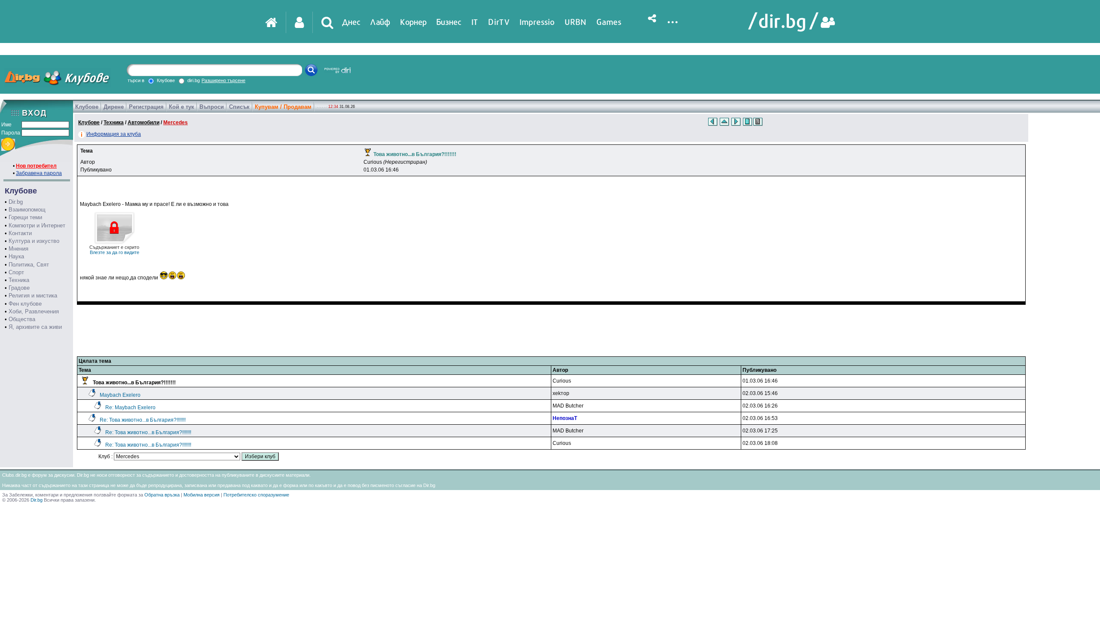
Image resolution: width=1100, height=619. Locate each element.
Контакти (20, 233)
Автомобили (143, 123)
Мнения (18, 248)
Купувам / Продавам (283, 107)
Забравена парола (39, 173)
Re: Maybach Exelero (130, 407)
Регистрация (146, 107)
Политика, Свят (29, 264)
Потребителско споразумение (256, 494)
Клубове (86, 107)
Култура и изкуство (34, 241)
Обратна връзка (162, 494)
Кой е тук (181, 107)
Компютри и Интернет (37, 225)
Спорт (16, 272)
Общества (22, 319)
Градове (19, 288)
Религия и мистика (33, 295)
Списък (239, 107)
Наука (16, 256)
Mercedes (175, 123)
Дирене (114, 107)
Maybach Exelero (120, 395)
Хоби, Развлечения (34, 311)
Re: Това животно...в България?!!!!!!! (143, 420)
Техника (19, 280)
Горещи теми (25, 217)
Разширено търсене (223, 80)
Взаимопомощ (27, 209)
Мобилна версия (201, 494)
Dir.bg (16, 202)
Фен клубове (25, 303)
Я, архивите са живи (35, 327)
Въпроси (211, 107)
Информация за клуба (113, 134)
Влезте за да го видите (114, 250)
